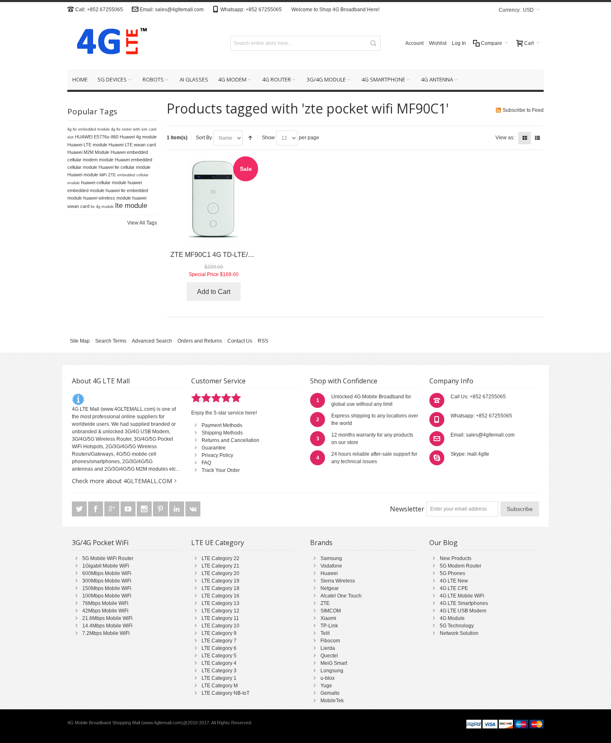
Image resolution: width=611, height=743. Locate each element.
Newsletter (407, 508)
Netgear (329, 588)
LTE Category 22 (220, 558)
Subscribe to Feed (523, 110)
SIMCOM (330, 611)
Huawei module (82, 174)
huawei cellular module (103, 182)
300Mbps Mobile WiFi (106, 581)
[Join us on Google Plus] (112, 509)
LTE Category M (220, 686)
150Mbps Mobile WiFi (106, 588)
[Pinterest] (161, 509)
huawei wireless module (107, 197)
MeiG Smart (333, 663)
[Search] (373, 43)
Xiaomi (328, 618)
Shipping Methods (222, 433)
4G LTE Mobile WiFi (462, 596)
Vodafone (331, 566)
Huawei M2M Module (88, 152)
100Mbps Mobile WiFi (106, 596)
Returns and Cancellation (230, 440)
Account (414, 43)
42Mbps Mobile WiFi (105, 611)
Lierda (327, 648)
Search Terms (110, 341)
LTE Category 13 (220, 603)
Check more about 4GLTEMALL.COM (122, 481)
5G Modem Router (460, 566)
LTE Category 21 (220, 566)
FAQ (206, 463)
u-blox (327, 678)
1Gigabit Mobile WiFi (105, 566)
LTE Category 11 (220, 618)
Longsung (331, 671)
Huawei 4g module (138, 136)
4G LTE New (454, 581)
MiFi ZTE (107, 175)
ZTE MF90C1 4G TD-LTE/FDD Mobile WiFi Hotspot (246, 254)
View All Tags (142, 223)
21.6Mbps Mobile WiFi (107, 618)
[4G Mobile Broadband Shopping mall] (108, 43)
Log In (459, 43)
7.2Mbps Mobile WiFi (106, 633)
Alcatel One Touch (341, 596)
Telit (325, 633)
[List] (537, 138)
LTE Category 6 (219, 648)
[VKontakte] (192, 509)
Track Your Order (221, 470)
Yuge (326, 686)
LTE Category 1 (219, 678)
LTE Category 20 (220, 573)
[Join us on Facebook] (96, 509)
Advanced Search (152, 341)
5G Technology (457, 626)
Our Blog (443, 542)
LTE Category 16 (220, 596)
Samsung (331, 558)
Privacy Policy (217, 455)
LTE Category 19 (220, 581)
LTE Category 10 (220, 626)
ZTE (325, 603)
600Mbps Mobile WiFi (106, 573)
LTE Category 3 (219, 671)
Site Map (80, 341)
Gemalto (330, 693)
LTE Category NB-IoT (225, 693)
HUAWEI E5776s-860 (96, 136)
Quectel (329, 656)
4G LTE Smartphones (464, 603)
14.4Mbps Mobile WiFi (107, 626)
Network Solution (459, 633)
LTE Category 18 (220, 588)
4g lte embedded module (88, 129)
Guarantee (214, 448)
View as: (505, 138)
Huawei (329, 573)
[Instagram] (145, 509)
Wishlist (437, 43)
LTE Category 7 (219, 641)
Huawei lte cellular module (124, 167)
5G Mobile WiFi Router (107, 558)
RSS (263, 341)
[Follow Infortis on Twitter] (80, 509)
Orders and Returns (199, 341)
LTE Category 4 (219, 663)
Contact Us (239, 341)
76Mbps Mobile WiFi (105, 603)
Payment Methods (222, 425)
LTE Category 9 (219, 633)
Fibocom (330, 641)
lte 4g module (102, 207)
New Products (455, 558)
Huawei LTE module (87, 144)
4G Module (452, 618)
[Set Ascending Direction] (250, 138)
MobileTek (332, 701)
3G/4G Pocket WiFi (100, 542)
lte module (131, 205)
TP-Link (329, 626)
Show (268, 138)
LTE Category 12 (220, 611)
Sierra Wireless (337, 581)
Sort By (204, 138)
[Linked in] (177, 509)
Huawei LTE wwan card (132, 144)
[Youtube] (129, 509)
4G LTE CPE (454, 588)
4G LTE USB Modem (463, 611)
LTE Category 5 (219, 656)
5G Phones (452, 573)
